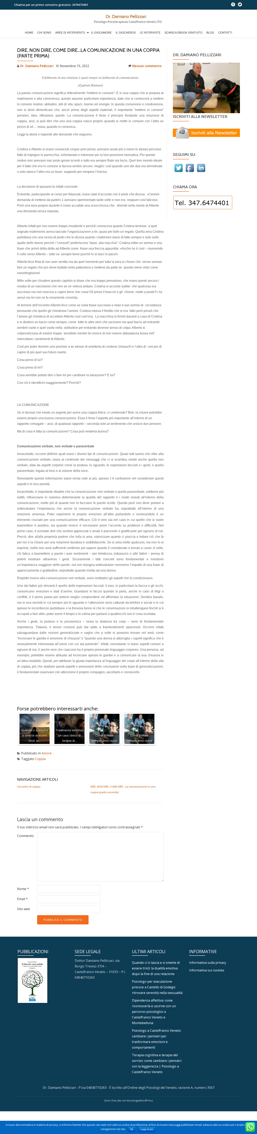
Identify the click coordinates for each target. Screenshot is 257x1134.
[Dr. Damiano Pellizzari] (128, 20)
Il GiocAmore (101, 32)
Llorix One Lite (113, 1100)
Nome (23, 889)
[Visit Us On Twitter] (178, 167)
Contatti (225, 32)
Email (22, 899)
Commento (25, 836)
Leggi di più (146, 1129)
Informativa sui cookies (206, 970)
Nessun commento (147, 66)
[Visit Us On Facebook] (189, 167)
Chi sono (44, 32)
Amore (47, 753)
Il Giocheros (126, 32)
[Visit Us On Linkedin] (201, 167)
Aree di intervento (70, 32)
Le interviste (150, 32)
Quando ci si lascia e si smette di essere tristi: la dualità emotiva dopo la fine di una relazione (156, 968)
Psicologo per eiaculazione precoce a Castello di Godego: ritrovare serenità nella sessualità (157, 987)
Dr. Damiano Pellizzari (36, 66)
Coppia (40, 759)
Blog (210, 32)
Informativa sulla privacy (207, 962)
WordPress (146, 1100)
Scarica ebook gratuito (183, 32)
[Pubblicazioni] (32, 980)
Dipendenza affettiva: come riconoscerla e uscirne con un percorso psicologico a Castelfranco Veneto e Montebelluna (154, 1011)
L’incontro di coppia (28, 786)
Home (29, 32)
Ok (131, 1129)
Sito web (23, 909)
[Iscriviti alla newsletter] (206, 132)
